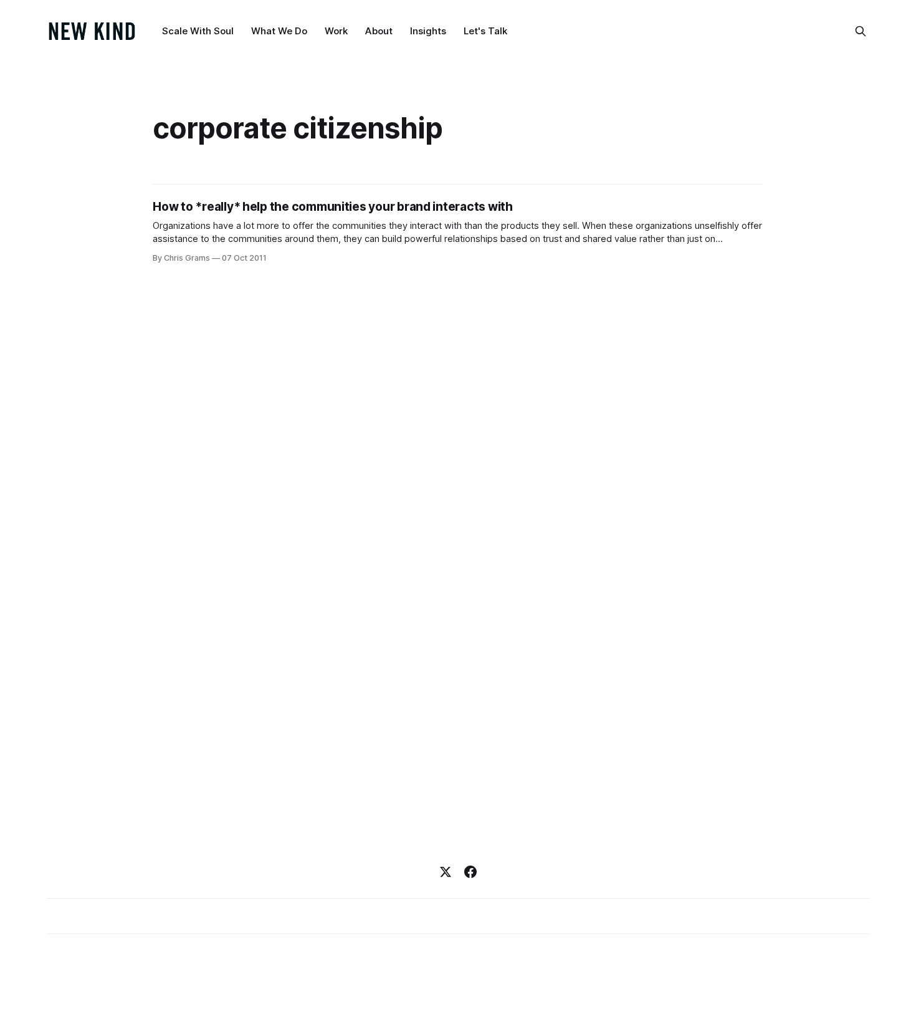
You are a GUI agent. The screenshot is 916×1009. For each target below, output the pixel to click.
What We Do (279, 31)
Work (336, 31)
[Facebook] (470, 872)
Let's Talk (485, 31)
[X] (445, 872)
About (379, 31)
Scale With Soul (198, 31)
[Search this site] (861, 31)
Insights (428, 31)
